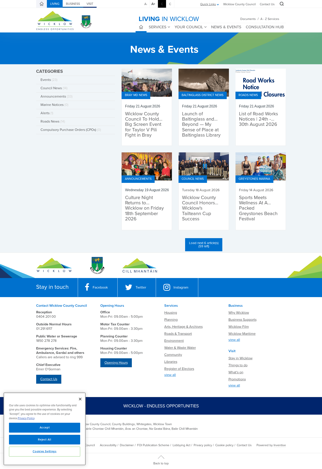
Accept (45, 427)
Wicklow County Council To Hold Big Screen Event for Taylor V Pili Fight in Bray (143, 124)
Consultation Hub (265, 27)
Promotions (237, 379)
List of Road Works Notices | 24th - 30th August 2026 (258, 119)
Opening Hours (116, 362)
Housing (170, 312)
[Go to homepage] (140, 265)
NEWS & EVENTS (226, 27)
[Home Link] (41, 4)
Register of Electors (179, 369)
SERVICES (157, 27)
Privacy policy (203, 445)
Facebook (100, 287)
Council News (54, 88)
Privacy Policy (26, 418)
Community (173, 355)
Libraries (170, 362)
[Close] (80, 399)
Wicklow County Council (239, 4)
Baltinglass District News (202, 95)
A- (145, 4)
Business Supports (242, 319)
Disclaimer (127, 445)
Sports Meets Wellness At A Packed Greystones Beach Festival (258, 208)
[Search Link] (281, 4)
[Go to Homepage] (54, 265)
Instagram (180, 287)
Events (49, 80)
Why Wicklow (238, 312)
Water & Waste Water (180, 348)
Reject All (44, 439)
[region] (45, 428)
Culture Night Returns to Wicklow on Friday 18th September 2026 (144, 208)
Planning (171, 319)
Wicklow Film (238, 327)
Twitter (141, 287)
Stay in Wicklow (240, 358)
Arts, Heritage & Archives (183, 327)
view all (170, 375)
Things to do (238, 365)
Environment (174, 341)
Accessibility (108, 445)
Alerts (47, 113)
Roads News (53, 121)
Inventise (280, 445)
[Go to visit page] (97, 265)
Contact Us (267, 4)
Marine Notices (54, 105)
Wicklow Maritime (242, 334)
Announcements (57, 96)
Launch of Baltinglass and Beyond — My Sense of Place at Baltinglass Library (201, 124)
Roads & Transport (178, 334)
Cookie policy (224, 445)
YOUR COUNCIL (189, 27)
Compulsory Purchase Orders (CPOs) (71, 130)
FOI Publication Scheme (153, 445)
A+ (153, 4)
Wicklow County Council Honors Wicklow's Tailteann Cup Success (199, 208)
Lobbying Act (181, 445)
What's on (235, 372)
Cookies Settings (45, 451)
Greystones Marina (254, 179)
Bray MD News (136, 95)
